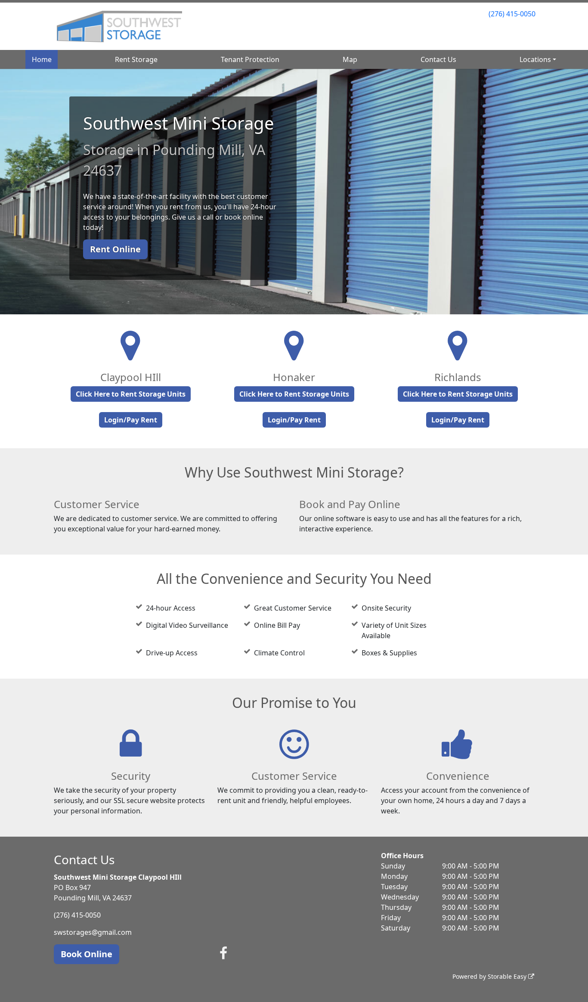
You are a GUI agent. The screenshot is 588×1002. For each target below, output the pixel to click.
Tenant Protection (250, 59)
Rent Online (115, 249)
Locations (535, 59)
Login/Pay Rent (130, 420)
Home (42, 59)
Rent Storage (136, 59)
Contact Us (438, 59)
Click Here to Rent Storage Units (131, 394)
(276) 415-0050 (512, 14)
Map (350, 59)
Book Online (86, 954)
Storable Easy (508, 976)
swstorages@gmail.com (93, 932)
